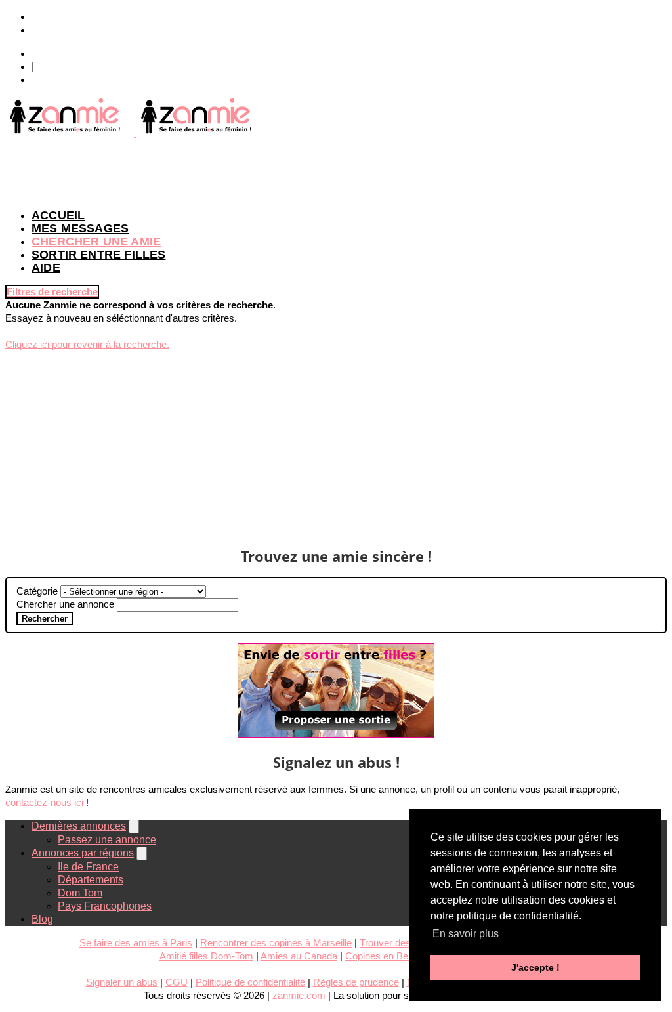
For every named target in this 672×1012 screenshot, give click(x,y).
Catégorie (37, 591)
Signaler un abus (122, 982)
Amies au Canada (299, 955)
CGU (176, 982)
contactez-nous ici (44, 802)
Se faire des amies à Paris (135, 942)
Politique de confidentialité (250, 982)
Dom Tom (80, 892)
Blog (42, 919)
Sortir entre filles (98, 254)
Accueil (58, 215)
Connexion (57, 53)
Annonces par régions (83, 852)
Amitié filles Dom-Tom (206, 955)
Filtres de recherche (52, 291)
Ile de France (88, 866)
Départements (90, 879)
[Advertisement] (336, 169)
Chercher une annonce (65, 604)
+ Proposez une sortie (82, 29)
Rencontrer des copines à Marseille (276, 942)
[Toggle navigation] (134, 826)
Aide (46, 267)
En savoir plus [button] (465, 933)
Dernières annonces (79, 826)
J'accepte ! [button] (535, 967)
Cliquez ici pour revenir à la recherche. (87, 344)
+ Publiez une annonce (85, 16)
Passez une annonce (107, 839)
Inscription (55, 79)
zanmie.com (299, 995)
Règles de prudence (356, 982)
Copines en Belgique (389, 955)
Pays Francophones (105, 906)
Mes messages (80, 228)
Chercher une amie (96, 241)
